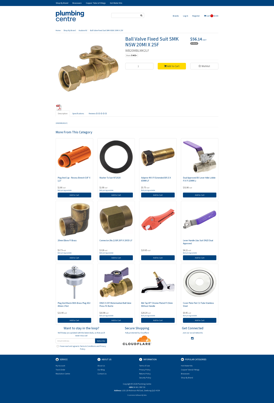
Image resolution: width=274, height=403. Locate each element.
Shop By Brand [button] (62, 3)
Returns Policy (145, 373)
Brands (176, 16)
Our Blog (101, 369)
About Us (101, 365)
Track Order (60, 369)
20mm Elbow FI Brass (67, 240)
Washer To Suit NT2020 (110, 177)
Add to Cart (173, 66)
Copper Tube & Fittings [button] (96, 3)
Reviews (92, 113)
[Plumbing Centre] (70, 15)
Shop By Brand (187, 377)
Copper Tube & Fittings (190, 369)
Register (196, 16)
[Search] (141, 15)
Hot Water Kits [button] (116, 3)
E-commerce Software (134, 395)
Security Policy (145, 377)
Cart (212, 16)
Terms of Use (144, 365)
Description (63, 113)
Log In (185, 16)
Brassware (185, 373)
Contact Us (101, 373)
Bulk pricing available (64, 190)
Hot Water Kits (187, 365)
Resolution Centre (63, 373)
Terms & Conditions (88, 346)
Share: (128, 55)
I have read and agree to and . (83, 347)
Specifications (78, 113)
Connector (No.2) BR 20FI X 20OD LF (115, 240)
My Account (60, 365)
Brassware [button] (77, 3)
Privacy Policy (144, 369)
